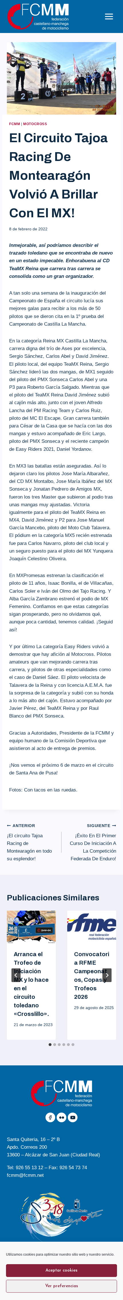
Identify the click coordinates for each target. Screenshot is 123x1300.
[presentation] (31, 927)
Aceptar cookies (61, 1270)
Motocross (35, 124)
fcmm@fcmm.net (25, 1175)
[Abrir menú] (109, 16)
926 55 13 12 (29, 1167)
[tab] (50, 1044)
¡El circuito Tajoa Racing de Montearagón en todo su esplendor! (29, 842)
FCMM (14, 124)
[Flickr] (61, 1117)
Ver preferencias (61, 1286)
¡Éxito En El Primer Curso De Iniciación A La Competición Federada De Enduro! (93, 842)
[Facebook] (50, 1117)
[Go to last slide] (16, 975)
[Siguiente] (107, 975)
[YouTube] (73, 1117)
